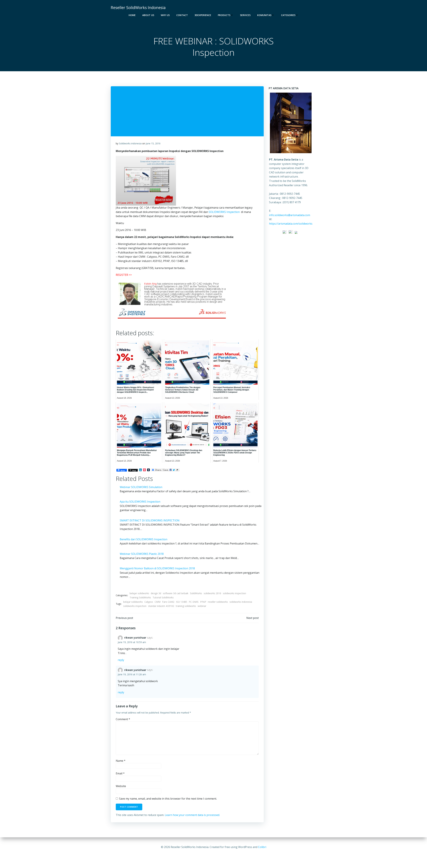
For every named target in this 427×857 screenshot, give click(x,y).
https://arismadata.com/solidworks (290, 223)
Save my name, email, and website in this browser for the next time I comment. (168, 798)
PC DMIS (193, 601)
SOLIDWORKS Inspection (224, 212)
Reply (121, 660)
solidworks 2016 (212, 593)
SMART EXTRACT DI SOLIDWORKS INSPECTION (149, 520)
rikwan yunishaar (135, 637)
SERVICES (245, 15)
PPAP (203, 601)
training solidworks (186, 606)
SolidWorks (196, 593)
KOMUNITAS (264, 15)
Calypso (148, 601)
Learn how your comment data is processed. (192, 815)
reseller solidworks (218, 601)
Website (121, 786)
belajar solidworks (139, 593)
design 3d (156, 593)
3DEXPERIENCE (202, 15)
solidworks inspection (234, 593)
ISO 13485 (181, 601)
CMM (157, 601)
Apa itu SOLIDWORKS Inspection (140, 501)
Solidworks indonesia (130, 143)
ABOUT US (148, 15)
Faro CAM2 (168, 601)
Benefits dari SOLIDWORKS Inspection (143, 539)
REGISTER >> (124, 275)
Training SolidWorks (140, 597)
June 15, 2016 (153, 143)
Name (120, 761)
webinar (202, 606)
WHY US (165, 15)
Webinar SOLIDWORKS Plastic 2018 (142, 554)
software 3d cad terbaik (175, 593)
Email (120, 773)
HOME (132, 15)
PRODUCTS (224, 15)
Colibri (262, 847)
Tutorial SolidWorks (163, 597)
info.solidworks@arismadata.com (289, 215)
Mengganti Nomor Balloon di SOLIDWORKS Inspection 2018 (157, 568)
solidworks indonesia (241, 601)
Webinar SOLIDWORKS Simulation (141, 487)
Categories (288, 15)
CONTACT (182, 15)
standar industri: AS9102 (161, 606)
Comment (123, 719)
